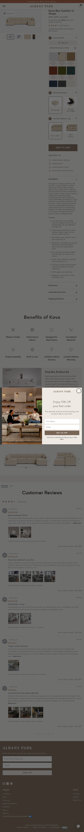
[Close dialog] (79, 390)
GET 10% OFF (62, 433)
